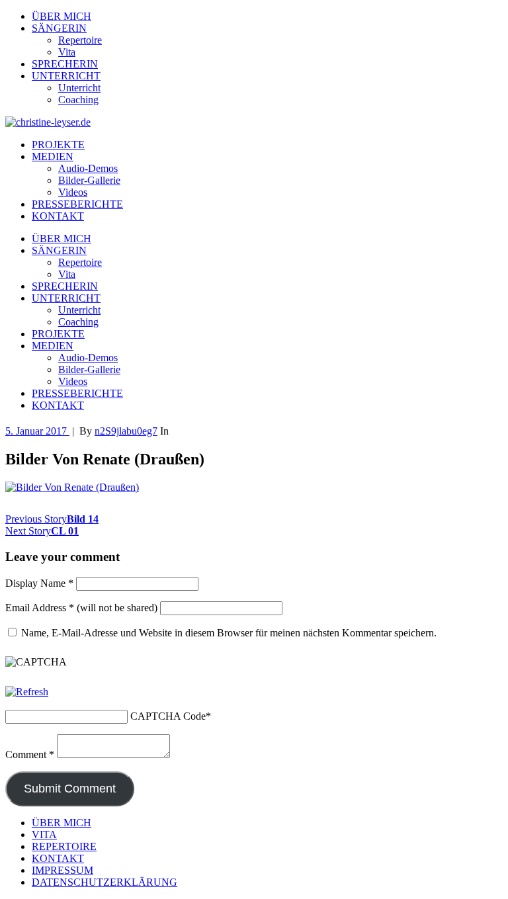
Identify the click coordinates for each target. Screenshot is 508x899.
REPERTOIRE (64, 846)
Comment (29, 754)
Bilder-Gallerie (89, 180)
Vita (66, 52)
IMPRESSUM (62, 870)
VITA (44, 834)
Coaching (78, 99)
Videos (72, 192)
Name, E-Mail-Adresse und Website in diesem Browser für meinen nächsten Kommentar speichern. (229, 632)
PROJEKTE (58, 144)
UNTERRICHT (66, 75)
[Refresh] (26, 691)
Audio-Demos (88, 168)
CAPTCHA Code (168, 716)
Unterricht (79, 87)
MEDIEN (52, 156)
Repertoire (80, 40)
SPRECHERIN (65, 63)
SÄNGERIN (59, 28)
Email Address (39, 607)
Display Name (39, 583)
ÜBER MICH (61, 16)
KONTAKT (58, 216)
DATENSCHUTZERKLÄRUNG (104, 882)
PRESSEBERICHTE (77, 204)
